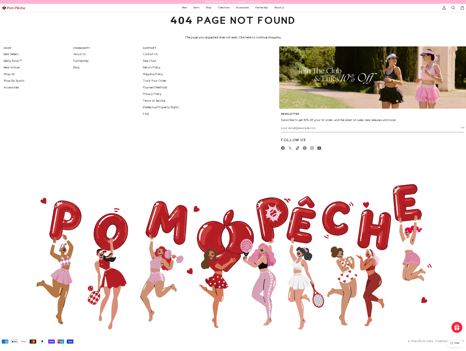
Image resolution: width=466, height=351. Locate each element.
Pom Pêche (418, 341)
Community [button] (81, 48)
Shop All (9, 74)
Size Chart (149, 61)
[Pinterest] (305, 148)
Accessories (11, 87)
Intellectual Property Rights (161, 107)
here (249, 37)
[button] (184, 8)
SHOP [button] (7, 48)
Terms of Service (154, 101)
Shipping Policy (153, 74)
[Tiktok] (297, 148)
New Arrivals (12, 67)
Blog (76, 67)
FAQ (146, 114)
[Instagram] (312, 148)
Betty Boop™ (13, 61)
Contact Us (150, 54)
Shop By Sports (14, 81)
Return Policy (152, 67)
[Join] (461, 128)
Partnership (81, 61)
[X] (290, 148)
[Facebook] (283, 148)
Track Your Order (155, 81)
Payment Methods (155, 87)
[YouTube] (319, 148)
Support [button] (149, 48)
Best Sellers (11, 54)
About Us (79, 54)
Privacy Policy (152, 94)
